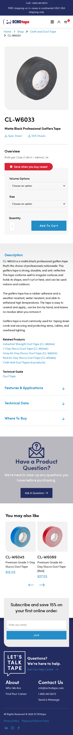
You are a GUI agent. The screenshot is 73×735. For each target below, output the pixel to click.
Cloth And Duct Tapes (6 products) (24, 362)
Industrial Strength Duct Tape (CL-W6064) (29, 344)
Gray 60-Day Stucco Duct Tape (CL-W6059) (30, 353)
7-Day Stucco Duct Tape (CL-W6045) (25, 349)
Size (12, 197)
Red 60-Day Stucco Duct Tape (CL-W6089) (29, 358)
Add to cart (49, 225)
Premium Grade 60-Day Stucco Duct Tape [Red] (51, 566)
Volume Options (19, 178)
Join (36, 635)
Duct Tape (9, 376)
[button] (52, 22)
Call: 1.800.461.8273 (36, 3)
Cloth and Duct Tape (43, 31)
